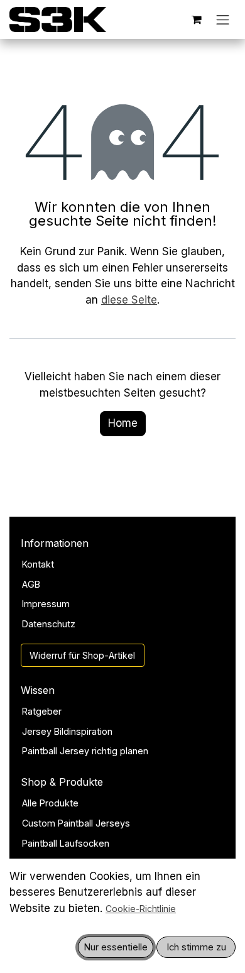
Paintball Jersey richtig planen (85, 750)
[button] (115, 947)
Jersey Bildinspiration (67, 731)
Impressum (46, 603)
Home (123, 423)
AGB (31, 584)
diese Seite (129, 300)
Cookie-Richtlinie (141, 908)
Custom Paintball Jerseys (76, 823)
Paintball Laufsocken (65, 843)
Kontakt (38, 564)
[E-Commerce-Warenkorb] (196, 19)
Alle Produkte (50, 803)
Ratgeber (42, 711)
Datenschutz (48, 623)
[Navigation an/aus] (223, 19)
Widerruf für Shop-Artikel (82, 655)
